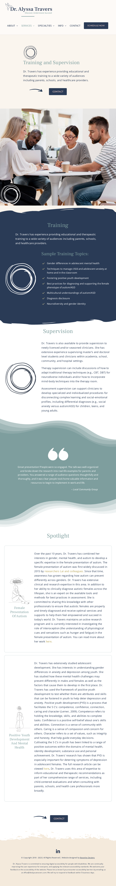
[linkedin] (58, 851)
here (46, 768)
